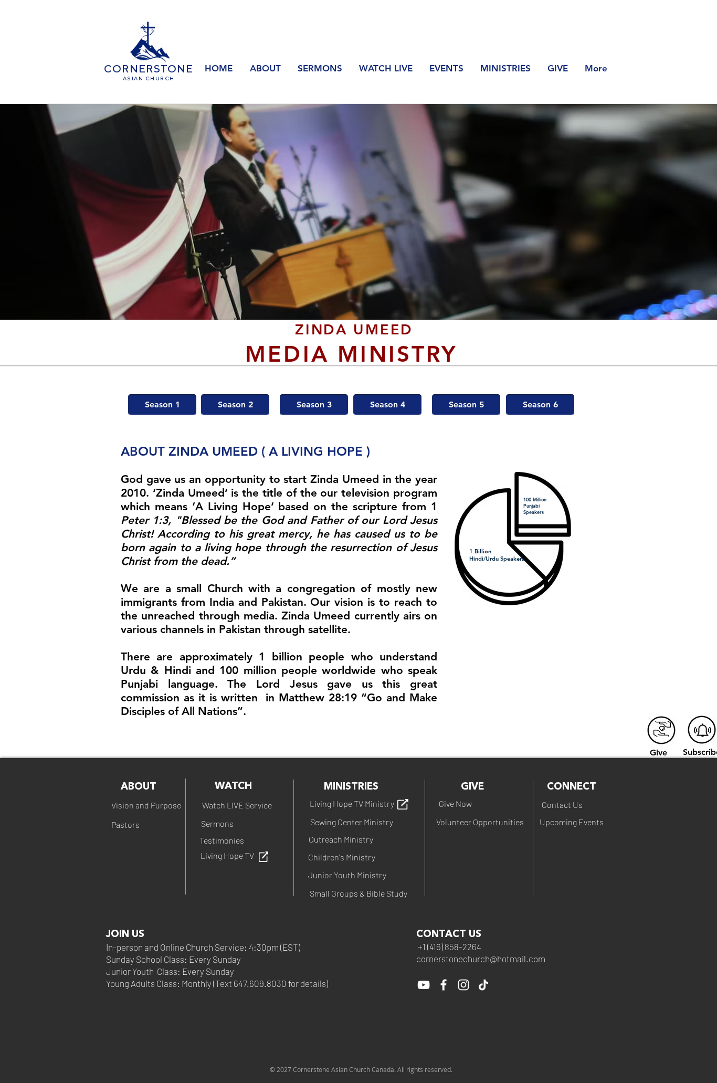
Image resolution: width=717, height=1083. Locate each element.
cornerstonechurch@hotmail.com (480, 958)
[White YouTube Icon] (423, 984)
